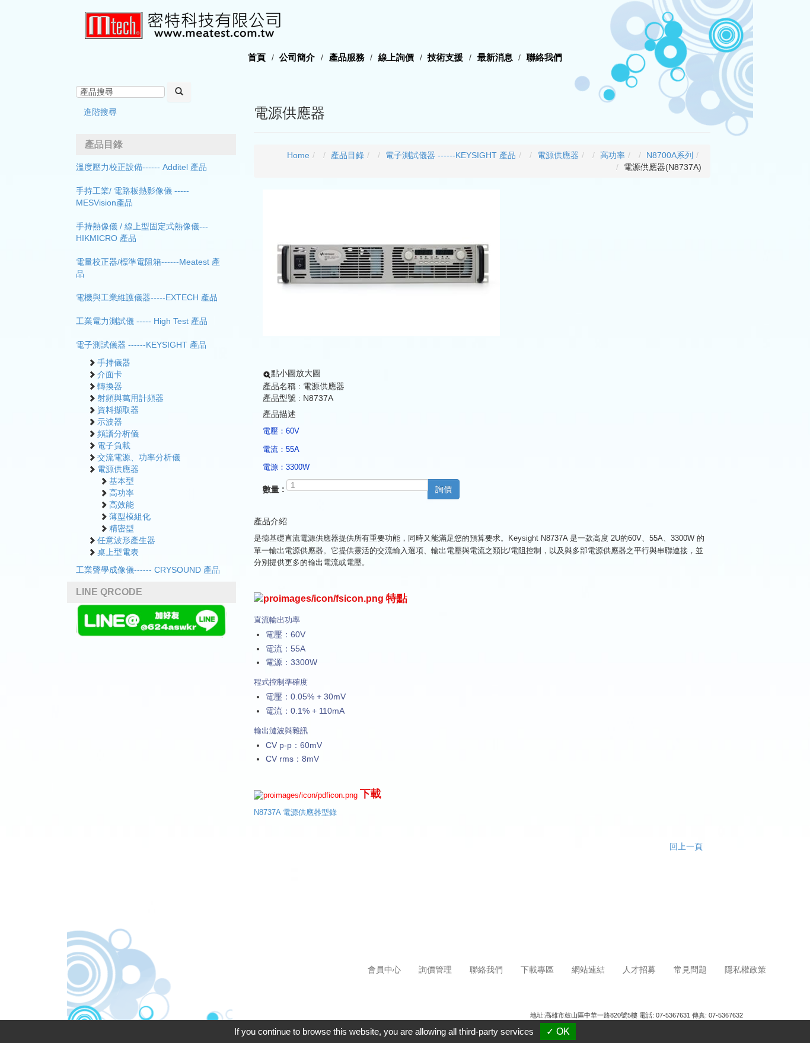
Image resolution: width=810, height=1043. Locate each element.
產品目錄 (347, 155)
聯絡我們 (544, 57)
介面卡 (109, 374)
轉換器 (109, 386)
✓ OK (558, 1031)
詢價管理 (435, 969)
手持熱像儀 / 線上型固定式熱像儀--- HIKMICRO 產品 (142, 232)
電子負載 (113, 445)
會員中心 (384, 969)
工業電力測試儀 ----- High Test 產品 (142, 321)
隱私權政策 (745, 969)
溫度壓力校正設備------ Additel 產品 (141, 167)
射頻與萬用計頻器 (130, 398)
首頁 (257, 57)
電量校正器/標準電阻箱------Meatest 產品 (148, 267)
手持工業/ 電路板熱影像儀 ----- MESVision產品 (132, 196)
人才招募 (639, 969)
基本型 (121, 481)
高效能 (121, 504)
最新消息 (495, 57)
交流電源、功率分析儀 (138, 457)
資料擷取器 (118, 410)
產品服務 (347, 57)
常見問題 (690, 969)
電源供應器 (118, 469)
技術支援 (445, 57)
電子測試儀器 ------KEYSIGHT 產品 (141, 344)
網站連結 (588, 969)
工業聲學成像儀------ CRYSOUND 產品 (148, 570)
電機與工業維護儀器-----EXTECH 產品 (147, 297)
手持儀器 (113, 362)
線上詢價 (396, 57)
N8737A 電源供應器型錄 (295, 812)
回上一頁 (686, 846)
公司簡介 (297, 57)
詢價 (443, 489)
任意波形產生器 (126, 540)
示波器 (109, 421)
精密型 (121, 528)
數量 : (274, 489)
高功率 (121, 493)
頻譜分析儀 (118, 433)
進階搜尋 (100, 112)
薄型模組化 (130, 516)
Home (298, 155)
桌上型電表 (118, 552)
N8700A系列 (669, 155)
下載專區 (537, 969)
